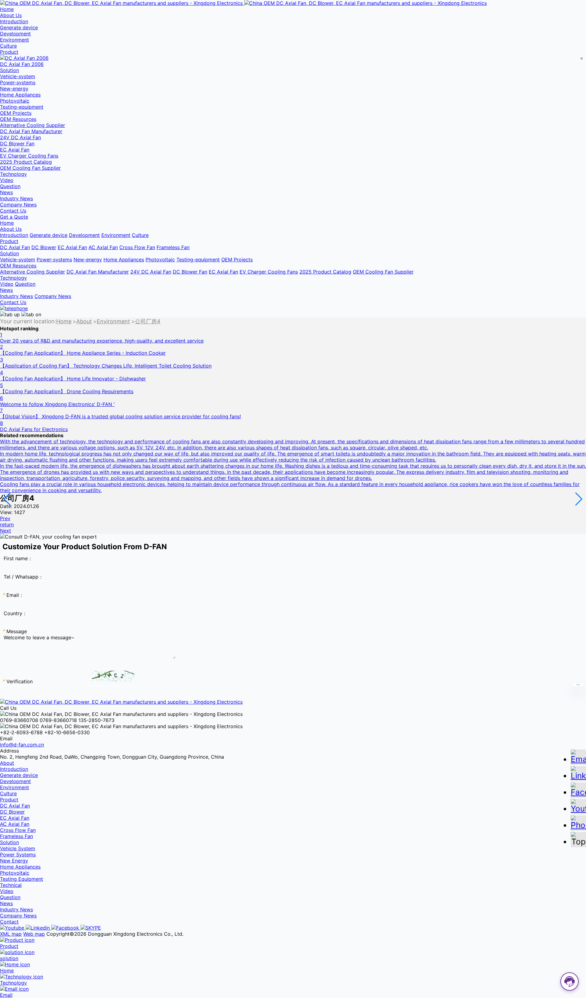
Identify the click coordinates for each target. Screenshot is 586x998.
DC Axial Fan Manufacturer (31, 131)
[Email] (578, 756)
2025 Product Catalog (26, 162)
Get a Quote (14, 217)
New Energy (14, 861)
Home (63, 321)
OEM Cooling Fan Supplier (30, 168)
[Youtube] (13, 928)
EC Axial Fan (14, 150)
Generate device (19, 27)
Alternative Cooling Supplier (32, 125)
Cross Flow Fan (137, 247)
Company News (18, 204)
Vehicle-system (17, 76)
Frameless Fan (173, 247)
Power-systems (17, 82)
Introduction (14, 21)
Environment (14, 40)
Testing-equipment (21, 107)
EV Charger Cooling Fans (29, 156)
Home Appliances (20, 95)
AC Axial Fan (103, 247)
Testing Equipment (21, 879)
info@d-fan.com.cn (22, 745)
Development (15, 34)
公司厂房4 (148, 321)
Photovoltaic (14, 101)
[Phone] (578, 822)
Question (10, 186)
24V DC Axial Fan (20, 137)
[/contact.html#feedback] (14, 308)
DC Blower (43, 247)
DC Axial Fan (15, 247)
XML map (11, 934)
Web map (34, 934)
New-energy (14, 88)
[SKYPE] (91, 928)
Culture (8, 46)
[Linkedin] (38, 928)
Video (6, 180)
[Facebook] (66, 928)
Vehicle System (17, 848)
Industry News (16, 198)
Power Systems (18, 854)
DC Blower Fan (17, 143)
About (84, 321)
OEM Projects (15, 113)
